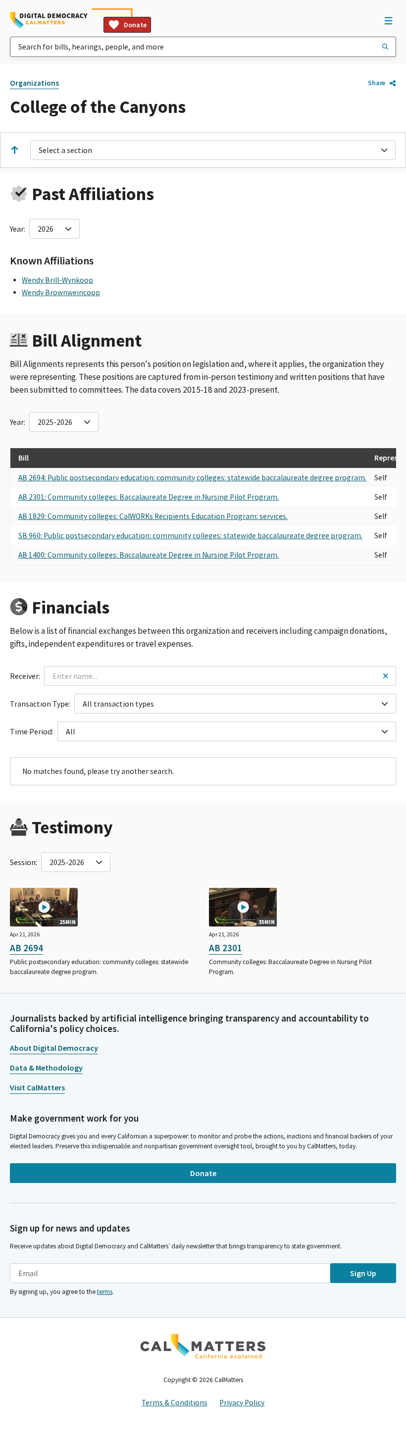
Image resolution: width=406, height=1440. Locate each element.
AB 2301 (225, 948)
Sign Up (363, 1273)
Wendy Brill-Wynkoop (57, 280)
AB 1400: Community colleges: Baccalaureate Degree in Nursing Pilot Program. (148, 555)
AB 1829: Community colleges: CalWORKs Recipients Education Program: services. (153, 516)
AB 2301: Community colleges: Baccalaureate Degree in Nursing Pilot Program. (148, 497)
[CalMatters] (203, 1346)
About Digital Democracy (54, 1048)
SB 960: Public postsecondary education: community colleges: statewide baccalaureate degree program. (190, 535)
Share (376, 82)
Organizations (34, 83)
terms (104, 1291)
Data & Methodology (46, 1068)
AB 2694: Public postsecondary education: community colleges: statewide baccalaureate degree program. (192, 477)
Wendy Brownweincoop (61, 292)
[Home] (49, 20)
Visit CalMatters (37, 1087)
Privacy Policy (241, 1402)
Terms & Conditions (174, 1402)
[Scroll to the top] (14, 150)
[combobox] (203, 47)
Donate (135, 24)
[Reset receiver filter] (385, 675)
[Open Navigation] (388, 20)
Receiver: (25, 676)
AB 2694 (26, 948)
